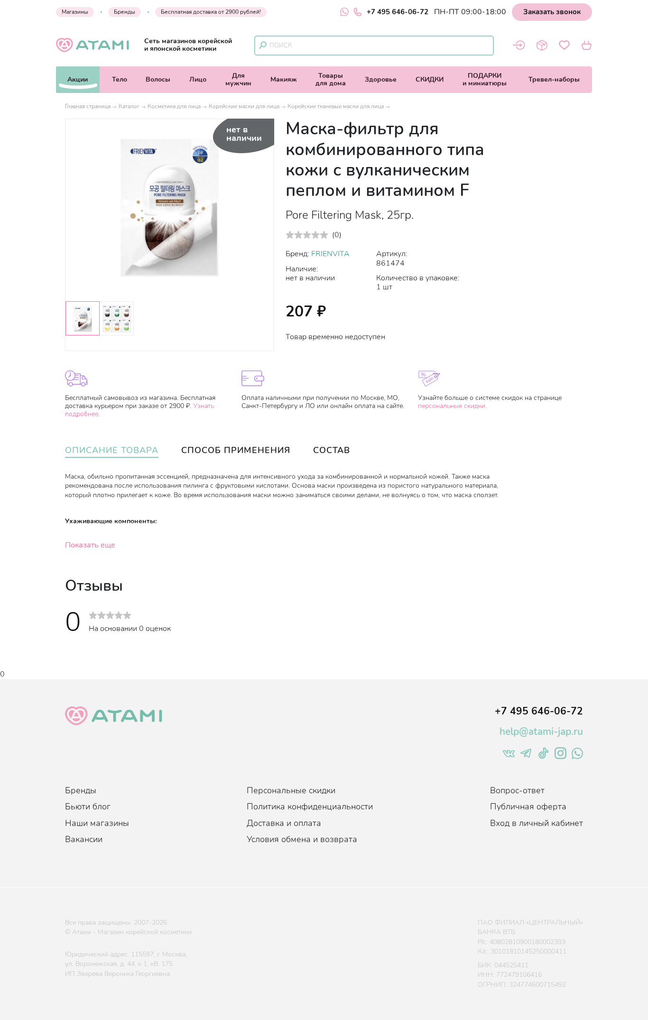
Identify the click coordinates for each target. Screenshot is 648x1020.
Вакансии (83, 839)
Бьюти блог (88, 806)
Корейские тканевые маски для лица (335, 106)
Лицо (197, 79)
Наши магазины (97, 823)
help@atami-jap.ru (541, 731)
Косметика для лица (174, 106)
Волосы (158, 79)
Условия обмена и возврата (302, 839)
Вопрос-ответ (517, 790)
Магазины (75, 12)
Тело (119, 79)
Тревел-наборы (554, 79)
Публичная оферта (528, 806)
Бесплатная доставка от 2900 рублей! (211, 12)
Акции (77, 79)
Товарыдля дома (330, 79)
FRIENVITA (330, 254)
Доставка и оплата (284, 823)
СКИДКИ (430, 79)
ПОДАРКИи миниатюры (485, 79)
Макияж (283, 79)
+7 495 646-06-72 (397, 12)
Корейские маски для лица (244, 106)
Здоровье (381, 79)
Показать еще (90, 545)
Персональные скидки (291, 790)
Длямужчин (238, 79)
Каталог (129, 106)
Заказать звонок (552, 12)
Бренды (124, 12)
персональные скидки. (452, 405)
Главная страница (88, 106)
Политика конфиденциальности (310, 806)
